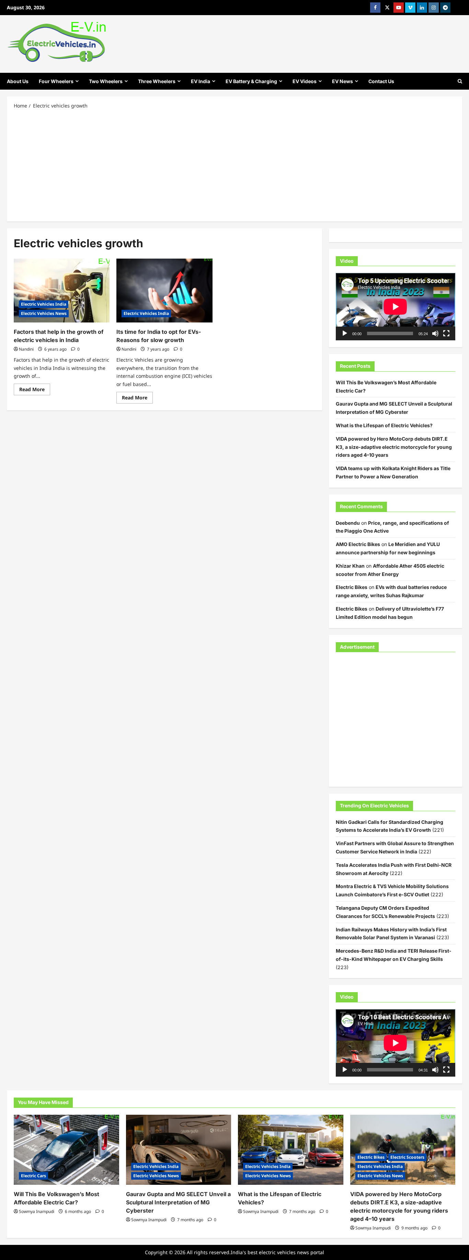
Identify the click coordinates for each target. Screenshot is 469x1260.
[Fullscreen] (446, 333)
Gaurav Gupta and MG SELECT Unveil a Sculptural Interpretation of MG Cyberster (178, 1202)
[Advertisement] (234, 165)
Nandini (26, 349)
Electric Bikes (351, 587)
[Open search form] (460, 81)
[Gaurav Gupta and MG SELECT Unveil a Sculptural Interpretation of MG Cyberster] (178, 1150)
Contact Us (381, 81)
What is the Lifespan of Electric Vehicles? (384, 425)
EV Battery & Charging (251, 81)
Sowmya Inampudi (36, 1211)
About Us (17, 81)
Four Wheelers (56, 81)
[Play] (344, 333)
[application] (395, 306)
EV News (342, 81)
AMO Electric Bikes (358, 544)
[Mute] (435, 333)
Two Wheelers (106, 81)
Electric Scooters (407, 1157)
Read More (34, 390)
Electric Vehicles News (44, 313)
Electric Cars (33, 1176)
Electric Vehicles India (43, 304)
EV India (200, 81)
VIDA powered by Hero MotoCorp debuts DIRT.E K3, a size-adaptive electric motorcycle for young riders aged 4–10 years (394, 447)
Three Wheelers (156, 81)
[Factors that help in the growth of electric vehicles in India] (62, 290)
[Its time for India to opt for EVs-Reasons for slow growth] (164, 290)
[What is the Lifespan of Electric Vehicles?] (290, 1150)
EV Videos (305, 81)
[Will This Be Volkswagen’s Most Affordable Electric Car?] (66, 1150)
